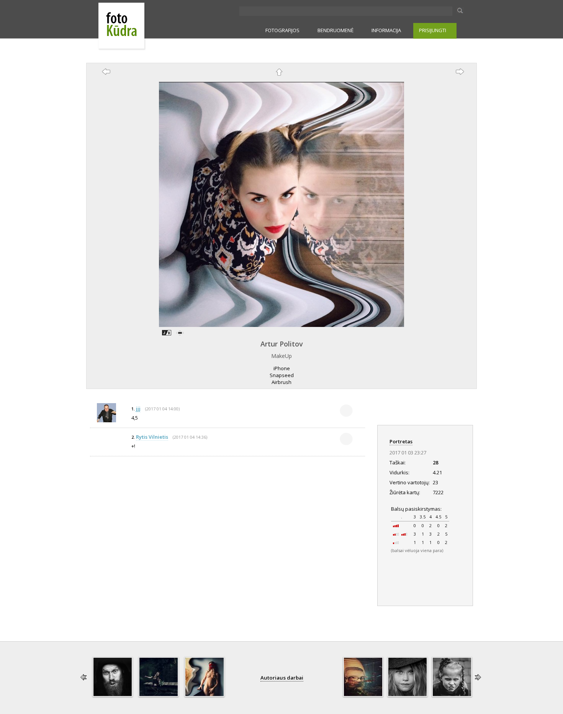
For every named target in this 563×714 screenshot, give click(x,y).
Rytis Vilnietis (152, 436)
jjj (138, 408)
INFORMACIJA (386, 30)
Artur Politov (281, 343)
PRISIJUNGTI (432, 30)
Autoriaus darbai (281, 677)
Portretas (401, 441)
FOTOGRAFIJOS (282, 30)
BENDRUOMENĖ (336, 30)
